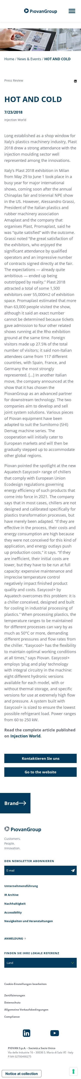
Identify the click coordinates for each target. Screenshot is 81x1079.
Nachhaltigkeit (15, 904)
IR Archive (11, 895)
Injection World (25, 735)
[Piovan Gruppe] (40, 11)
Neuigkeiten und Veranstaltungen (28, 921)
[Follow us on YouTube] (54, 1033)
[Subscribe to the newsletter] (73, 870)
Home (9, 59)
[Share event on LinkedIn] (75, 81)
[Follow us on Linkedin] (26, 1033)
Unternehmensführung (21, 886)
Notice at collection (21, 1073)
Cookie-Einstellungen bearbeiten (25, 984)
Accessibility (13, 912)
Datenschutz (12, 1002)
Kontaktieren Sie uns (40, 758)
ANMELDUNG (13, 938)
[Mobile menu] (71, 12)
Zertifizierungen (14, 995)
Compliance (12, 1017)
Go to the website (40, 771)
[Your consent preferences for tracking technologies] (73, 1071)
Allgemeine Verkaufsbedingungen (26, 1009)
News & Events (29, 59)
